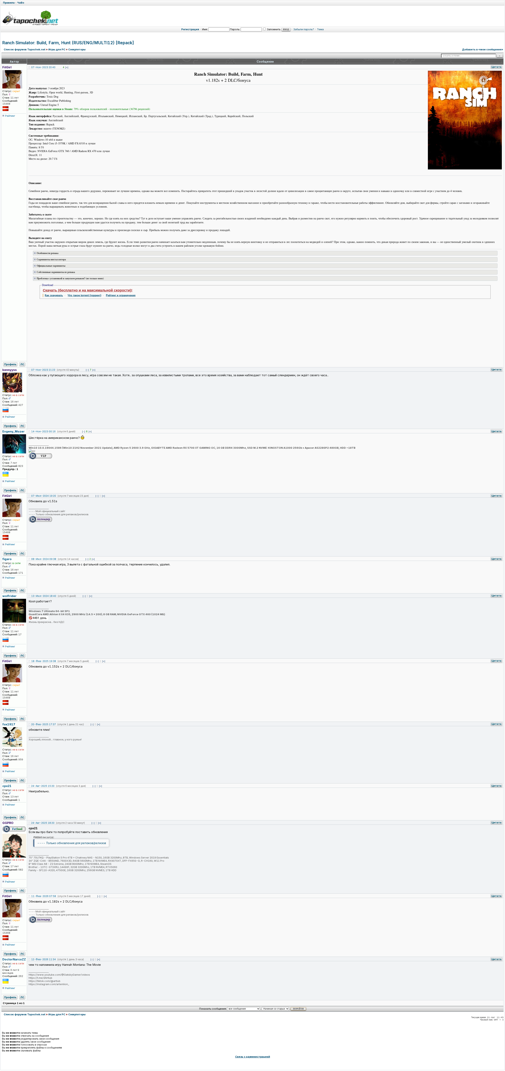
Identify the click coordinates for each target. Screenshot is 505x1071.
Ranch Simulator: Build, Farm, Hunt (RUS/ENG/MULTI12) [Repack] (68, 42)
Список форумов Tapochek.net (24, 49)
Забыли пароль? (303, 29)
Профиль (10, 364)
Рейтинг (10, 115)
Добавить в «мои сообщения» (482, 49)
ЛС (22, 364)
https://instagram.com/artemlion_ (49, 984)
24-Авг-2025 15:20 (42, 785)
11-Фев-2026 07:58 (43, 896)
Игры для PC (56, 49)
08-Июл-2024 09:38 (43, 559)
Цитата (496, 66)
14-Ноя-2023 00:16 (43, 431)
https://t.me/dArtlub (40, 977)
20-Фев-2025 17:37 (43, 724)
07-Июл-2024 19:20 (43, 495)
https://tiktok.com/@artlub (44, 981)
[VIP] (40, 458)
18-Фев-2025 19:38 (43, 661)
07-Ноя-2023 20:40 (43, 67)
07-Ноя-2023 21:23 (43, 369)
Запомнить (273, 29)
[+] (66, 67)
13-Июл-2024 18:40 (43, 595)
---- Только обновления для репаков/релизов (71, 843)
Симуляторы (77, 49)
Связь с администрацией (252, 1056)
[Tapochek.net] (30, 17)
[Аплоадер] (40, 521)
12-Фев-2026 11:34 (43, 959)
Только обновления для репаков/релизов (62, 514)
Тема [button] (320, 29)
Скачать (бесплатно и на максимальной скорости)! (87, 290)
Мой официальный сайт (50, 511)
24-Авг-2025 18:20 (42, 822)
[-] (87, 370)
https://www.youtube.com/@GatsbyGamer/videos (59, 974)
